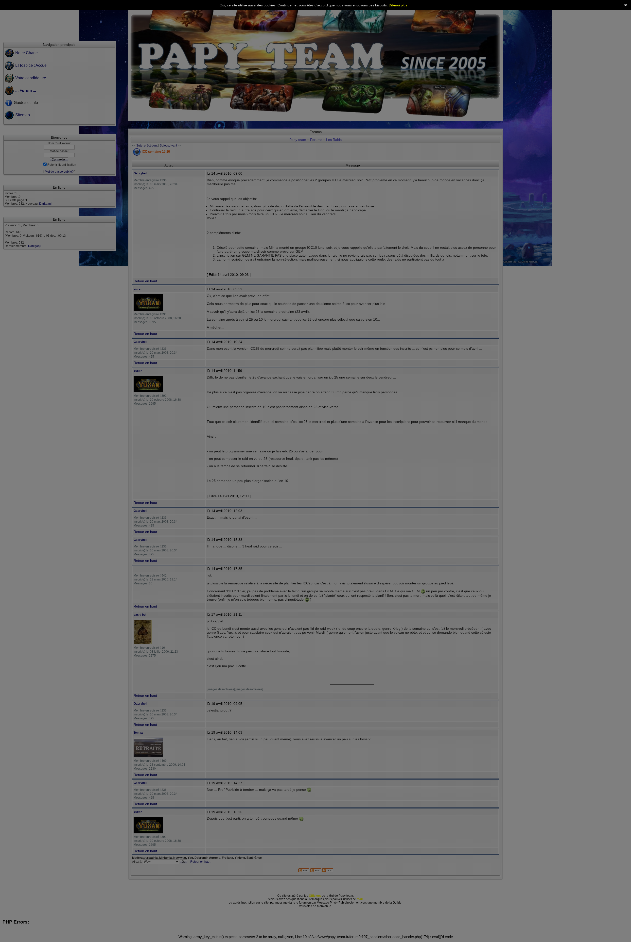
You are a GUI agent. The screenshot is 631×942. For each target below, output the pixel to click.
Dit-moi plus (398, 5)
